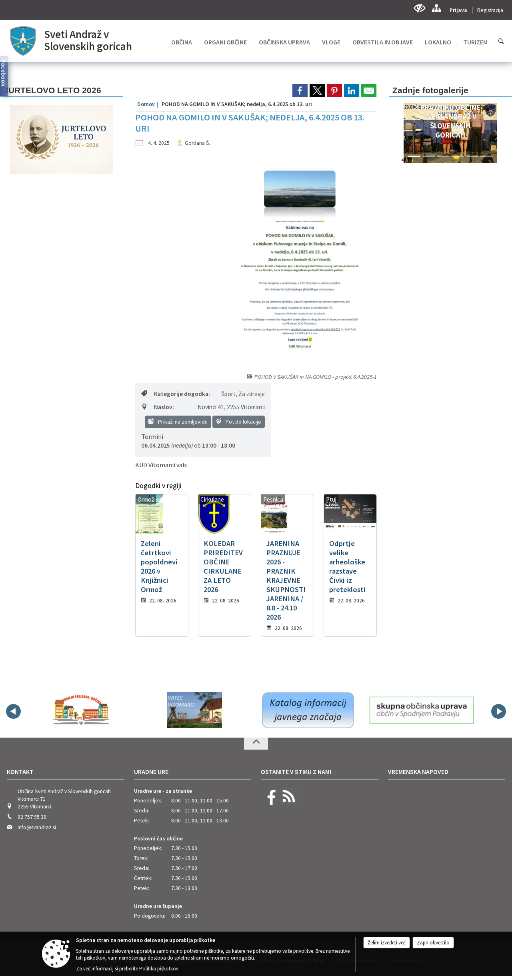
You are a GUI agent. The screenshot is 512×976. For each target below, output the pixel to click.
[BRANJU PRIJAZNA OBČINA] (80, 710)
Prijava (458, 10)
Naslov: (164, 407)
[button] (403, 135)
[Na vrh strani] (256, 744)
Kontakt (20, 772)
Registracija (490, 10)
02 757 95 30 (32, 817)
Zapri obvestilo (433, 942)
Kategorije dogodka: (182, 394)
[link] (300, 90)
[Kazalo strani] (436, 8)
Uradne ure (151, 772)
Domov (146, 104)
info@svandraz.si (37, 827)
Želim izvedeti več (387, 942)
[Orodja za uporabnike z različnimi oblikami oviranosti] (419, 8)
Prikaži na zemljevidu (182, 421)
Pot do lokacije (242, 421)
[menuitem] (181, 42)
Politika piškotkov (158, 968)
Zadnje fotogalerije (430, 90)
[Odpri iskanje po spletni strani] (501, 41)
